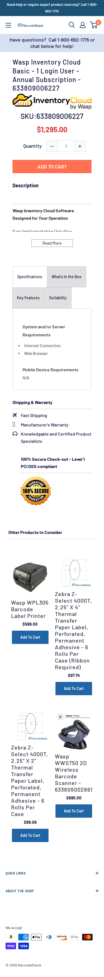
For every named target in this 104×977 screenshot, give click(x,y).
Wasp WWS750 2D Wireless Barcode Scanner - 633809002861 (74, 773)
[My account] (82, 25)
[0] (93, 25)
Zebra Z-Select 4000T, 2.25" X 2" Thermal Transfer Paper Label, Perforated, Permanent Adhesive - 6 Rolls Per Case (29, 780)
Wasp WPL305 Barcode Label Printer (30, 609)
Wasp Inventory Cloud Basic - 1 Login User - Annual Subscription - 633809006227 (46, 75)
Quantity (32, 146)
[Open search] (72, 25)
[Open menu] (8, 25)
